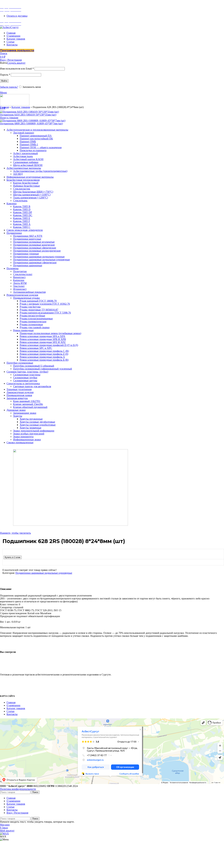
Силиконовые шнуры (25, 380)
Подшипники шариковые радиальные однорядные (41, 259)
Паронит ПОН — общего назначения (40, 147)
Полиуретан (20, 271)
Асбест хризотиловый (25, 153)
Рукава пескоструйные (32, 315)
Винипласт (19, 277)
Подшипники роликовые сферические (34, 247)
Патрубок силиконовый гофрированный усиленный (42, 368)
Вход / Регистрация (17, 812)
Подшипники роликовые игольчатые (34, 241)
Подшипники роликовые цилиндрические (37, 250)
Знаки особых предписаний (28, 433)
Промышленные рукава (26, 298)
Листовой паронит (23, 132)
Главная (4, 107)
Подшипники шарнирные (27, 265)
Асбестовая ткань (23, 156)
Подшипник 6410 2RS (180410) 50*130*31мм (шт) (28, 114)
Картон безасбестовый (25, 182)
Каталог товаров (20, 107)
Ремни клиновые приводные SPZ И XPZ (43, 342)
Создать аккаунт (16, 62)
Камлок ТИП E (21, 218)
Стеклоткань (20, 200)
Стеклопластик (21, 188)
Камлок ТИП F (21, 221)
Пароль (5, 74)
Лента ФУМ (20, 283)
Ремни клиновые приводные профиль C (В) (44, 351)
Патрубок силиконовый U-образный (33, 365)
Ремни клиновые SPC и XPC (36, 348)
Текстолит (19, 286)
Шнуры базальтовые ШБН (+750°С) (33, 191)
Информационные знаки (27, 439)
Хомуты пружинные (31, 418)
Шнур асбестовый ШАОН (27, 165)
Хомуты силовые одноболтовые (38, 424)
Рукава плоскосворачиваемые (36, 318)
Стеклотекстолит (22, 274)
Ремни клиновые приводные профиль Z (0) (44, 354)
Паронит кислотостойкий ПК (36, 138)
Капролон (18, 280)
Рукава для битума (30, 306)
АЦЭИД (18, 174)
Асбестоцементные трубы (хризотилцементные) (40, 171)
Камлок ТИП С (21, 227)
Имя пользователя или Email (17, 68)
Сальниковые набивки (25, 162)
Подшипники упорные (26, 253)
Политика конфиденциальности (18, 789)
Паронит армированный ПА (36, 135)
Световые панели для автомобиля (32, 386)
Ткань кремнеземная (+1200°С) (30, 197)
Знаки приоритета (23, 436)
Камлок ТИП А (22, 224)
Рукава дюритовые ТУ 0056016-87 (39, 309)
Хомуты (17, 416)
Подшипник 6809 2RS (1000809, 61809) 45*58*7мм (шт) (31, 123)
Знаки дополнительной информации (33, 430)
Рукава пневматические (33, 321)
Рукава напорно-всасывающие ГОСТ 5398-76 (45, 312)
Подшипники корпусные (27, 238)
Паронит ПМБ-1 (29, 144)
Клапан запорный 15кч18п (28, 404)
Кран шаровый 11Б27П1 (26, 401)
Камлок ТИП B (21, 206)
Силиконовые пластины (26, 374)
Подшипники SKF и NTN (27, 236)
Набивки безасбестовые (26, 185)
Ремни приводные (23, 330)
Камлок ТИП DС (22, 215)
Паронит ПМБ (28, 141)
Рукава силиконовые (31, 324)
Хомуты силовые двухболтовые (37, 421)
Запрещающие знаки (24, 413)
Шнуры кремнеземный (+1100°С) (32, 194)
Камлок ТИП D (22, 209)
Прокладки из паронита (33, 150)
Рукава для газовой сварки (35, 327)
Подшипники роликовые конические (34, 244)
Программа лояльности (17, 50)
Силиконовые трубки (25, 377)
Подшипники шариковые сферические (35, 262)
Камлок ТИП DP (22, 212)
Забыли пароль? (9, 87)
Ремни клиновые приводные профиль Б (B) (44, 359)
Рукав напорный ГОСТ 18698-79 (38, 300)
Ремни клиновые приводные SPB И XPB (43, 339)
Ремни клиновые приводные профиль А (42, 357)
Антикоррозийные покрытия (29, 292)
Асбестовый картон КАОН (28, 159)
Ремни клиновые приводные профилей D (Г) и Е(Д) (49, 345)
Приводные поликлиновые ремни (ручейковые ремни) (50, 333)
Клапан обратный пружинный (30, 407)
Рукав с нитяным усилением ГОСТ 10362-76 (45, 303)
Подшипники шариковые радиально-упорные (39, 256)
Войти (4, 81)
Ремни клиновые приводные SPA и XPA (42, 336)
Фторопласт (20, 289)
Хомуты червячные (30, 427)
